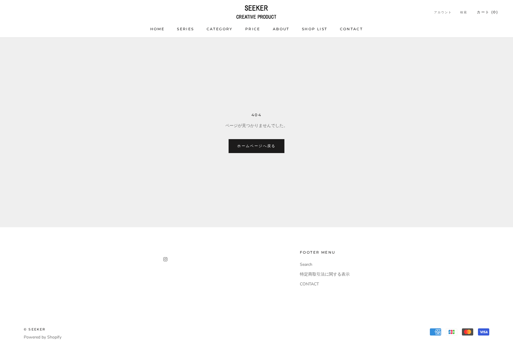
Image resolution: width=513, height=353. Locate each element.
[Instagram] (165, 258)
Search (306, 264)
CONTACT (351, 29)
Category (220, 29)
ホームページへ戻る (256, 146)
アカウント (443, 12)
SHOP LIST (314, 29)
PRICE (252, 29)
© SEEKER (35, 329)
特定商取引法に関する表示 (325, 274)
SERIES (185, 29)
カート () (487, 12)
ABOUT (281, 29)
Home (157, 29)
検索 (463, 12)
